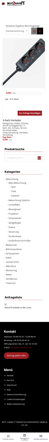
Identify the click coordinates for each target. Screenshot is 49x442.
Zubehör (15, 195)
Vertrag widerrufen (16, 355)
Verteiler (23, 132)
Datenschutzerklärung (16, 394)
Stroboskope (14, 236)
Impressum (12, 385)
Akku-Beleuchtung (17, 182)
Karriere (10, 380)
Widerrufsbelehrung (16, 404)
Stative (11, 227)
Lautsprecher (12, 261)
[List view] (40, 31)
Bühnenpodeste (14, 249)
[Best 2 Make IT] (16, 3)
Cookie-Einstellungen (16, 399)
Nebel (9, 274)
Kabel (8, 257)
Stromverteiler (10, 130)
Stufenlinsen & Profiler (19, 240)
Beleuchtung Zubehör (19, 200)
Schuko (24, 123)
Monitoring (11, 270)
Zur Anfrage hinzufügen (29, 113)
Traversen (11, 283)
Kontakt (10, 375)
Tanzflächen (11, 278)
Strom (6, 125)
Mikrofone (11, 266)
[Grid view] (34, 31)
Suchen (39, 157)
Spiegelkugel (14, 222)
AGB (8, 389)
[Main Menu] (3, 4)
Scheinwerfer (14, 218)
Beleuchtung (12, 179)
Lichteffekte (14, 204)
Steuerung (13, 231)
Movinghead (14, 209)
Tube (13, 191)
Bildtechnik (11, 245)
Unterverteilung (10, 132)
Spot (13, 186)
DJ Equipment (12, 253)
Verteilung (8, 134)
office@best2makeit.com (21, 347)
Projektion (13, 213)
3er (9, 127)
